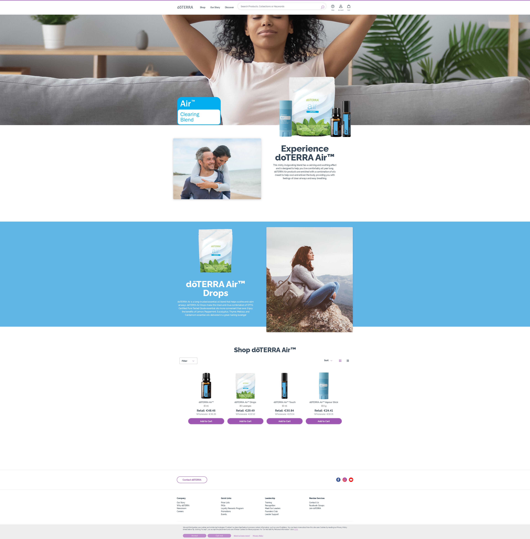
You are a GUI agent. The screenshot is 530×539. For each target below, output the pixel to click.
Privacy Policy (258, 536)
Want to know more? (242, 536)
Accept (194, 536)
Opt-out (219, 536)
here (296, 529)
